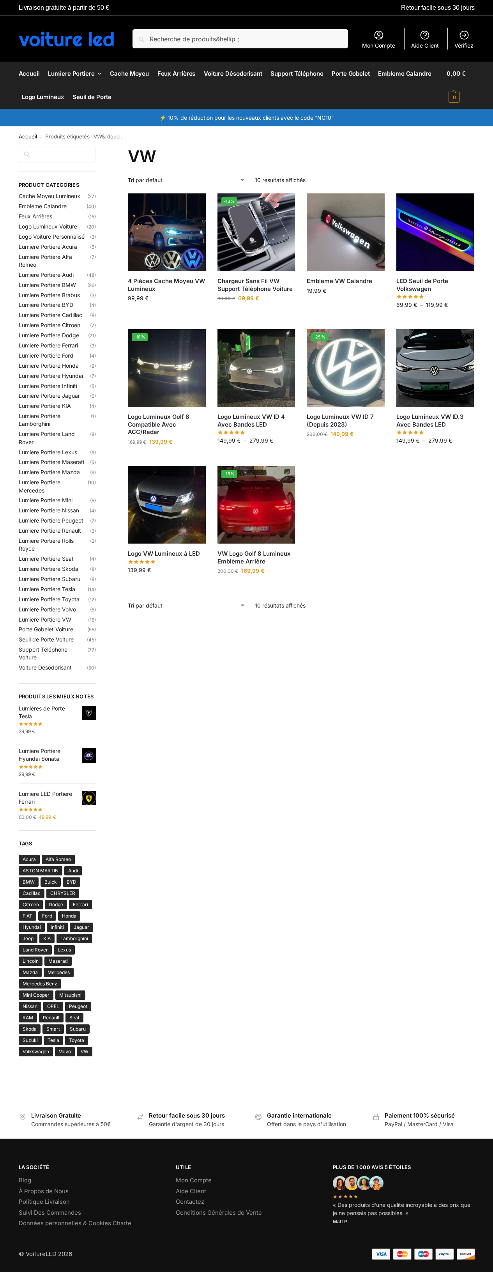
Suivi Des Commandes (50, 1212)
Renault (51, 1017)
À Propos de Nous (44, 1191)
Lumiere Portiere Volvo (47, 609)
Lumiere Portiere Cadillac (50, 315)
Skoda (30, 1029)
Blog (25, 1180)
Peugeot (78, 1006)
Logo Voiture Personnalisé (52, 236)
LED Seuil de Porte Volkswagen (422, 284)
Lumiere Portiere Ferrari (48, 345)
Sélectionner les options (167, 314)
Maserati (58, 961)
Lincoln (31, 961)
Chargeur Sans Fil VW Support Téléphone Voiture (255, 284)
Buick (50, 882)
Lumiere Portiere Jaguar (49, 395)
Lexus (64, 950)
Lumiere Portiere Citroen (49, 325)
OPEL (53, 1006)
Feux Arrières (35, 216)
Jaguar (81, 927)
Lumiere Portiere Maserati (51, 462)
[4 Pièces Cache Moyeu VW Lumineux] (167, 232)
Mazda (30, 972)
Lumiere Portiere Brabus (49, 295)
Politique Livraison (44, 1201)
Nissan (30, 1006)
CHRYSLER (62, 893)
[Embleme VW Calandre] (346, 232)
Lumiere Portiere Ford (46, 355)
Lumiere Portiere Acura (48, 246)
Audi (73, 870)
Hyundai (32, 927)
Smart (53, 1029)
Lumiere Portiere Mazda (49, 472)
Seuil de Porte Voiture (46, 639)
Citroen (31, 904)
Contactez (190, 1201)
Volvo (65, 1051)
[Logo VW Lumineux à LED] (167, 505)
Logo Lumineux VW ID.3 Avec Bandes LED (430, 420)
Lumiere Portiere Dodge (49, 335)
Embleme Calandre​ (43, 206)
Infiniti (57, 927)
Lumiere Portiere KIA (45, 405)
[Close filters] (98, 151)
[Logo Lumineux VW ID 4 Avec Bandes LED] (256, 368)
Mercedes (59, 972)
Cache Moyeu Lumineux (49, 196)
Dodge (56, 904)
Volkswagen (36, 1051)
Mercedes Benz (40, 984)
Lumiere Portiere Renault (50, 530)
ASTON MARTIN (40, 870)
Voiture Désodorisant (45, 667)
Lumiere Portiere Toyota (49, 599)
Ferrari (80, 904)
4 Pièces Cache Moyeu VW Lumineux (166, 284)
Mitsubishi (70, 995)
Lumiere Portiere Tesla (47, 589)
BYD (71, 882)
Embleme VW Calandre (339, 281)
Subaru (78, 1029)
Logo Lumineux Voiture (48, 226)
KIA (47, 938)
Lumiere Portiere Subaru (49, 579)
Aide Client (425, 45)
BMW (29, 882)
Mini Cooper (36, 995)
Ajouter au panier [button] (345, 307)
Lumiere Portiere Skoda (48, 568)
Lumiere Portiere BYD (46, 304)
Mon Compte (378, 45)
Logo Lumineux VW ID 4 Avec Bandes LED (251, 420)
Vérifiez (464, 45)
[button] (460, 85)
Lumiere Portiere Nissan (49, 510)
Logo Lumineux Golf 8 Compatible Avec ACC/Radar (158, 424)
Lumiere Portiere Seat (46, 558)
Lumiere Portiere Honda (49, 365)
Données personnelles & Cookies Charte (75, 1223)
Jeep (28, 938)
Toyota (76, 1040)
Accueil (28, 136)
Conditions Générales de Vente (219, 1212)
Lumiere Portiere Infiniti (48, 386)
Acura (29, 859)
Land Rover (35, 950)
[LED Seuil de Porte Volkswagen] (435, 232)
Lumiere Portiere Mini (45, 500)
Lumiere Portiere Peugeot (51, 520)
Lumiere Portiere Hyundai (51, 375)
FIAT (27, 916)
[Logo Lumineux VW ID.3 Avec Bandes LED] (435, 368)
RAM (28, 1017)
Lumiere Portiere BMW (47, 285)
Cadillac (32, 893)
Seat (74, 1017)
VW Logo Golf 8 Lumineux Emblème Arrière (254, 557)
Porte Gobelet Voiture (46, 629)
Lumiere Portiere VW (45, 619)
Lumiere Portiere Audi (46, 274)
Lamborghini (74, 938)
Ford (47, 916)
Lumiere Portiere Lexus (48, 452)
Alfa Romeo (58, 859)
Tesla (53, 1040)
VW (84, 1051)
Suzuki (30, 1040)
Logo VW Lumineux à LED (164, 553)
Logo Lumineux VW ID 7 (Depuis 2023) (340, 420)
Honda (69, 916)
